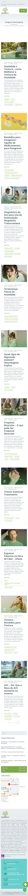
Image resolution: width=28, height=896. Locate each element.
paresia (6, 459)
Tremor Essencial (8, 520)
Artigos (5, 62)
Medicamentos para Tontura (10, 647)
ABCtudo (11, 894)
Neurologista (10, 62)
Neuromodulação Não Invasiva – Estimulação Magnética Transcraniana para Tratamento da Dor (13, 747)
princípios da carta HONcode (19, 854)
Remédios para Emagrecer (16, 175)
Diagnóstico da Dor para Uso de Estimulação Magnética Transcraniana (13, 218)
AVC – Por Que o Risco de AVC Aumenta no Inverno (13, 689)
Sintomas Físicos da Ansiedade (11, 321)
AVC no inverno (8, 713)
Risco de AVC (16, 716)
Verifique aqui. (7, 856)
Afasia (6, 580)
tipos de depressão (9, 389)
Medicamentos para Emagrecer (11, 172)
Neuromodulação (8, 256)
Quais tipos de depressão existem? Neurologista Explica (12, 360)
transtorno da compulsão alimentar (12, 178)
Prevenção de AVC (8, 716)
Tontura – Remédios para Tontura (12, 622)
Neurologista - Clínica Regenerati (12, 892)
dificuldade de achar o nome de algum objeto (12, 584)
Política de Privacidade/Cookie (15, 841)
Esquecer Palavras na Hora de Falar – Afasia (13, 556)
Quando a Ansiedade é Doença (11, 316)
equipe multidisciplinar (9, 251)
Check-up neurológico (9, 170)
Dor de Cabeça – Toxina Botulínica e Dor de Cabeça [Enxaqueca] (12, 742)
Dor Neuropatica (17, 206)
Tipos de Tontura (8, 652)
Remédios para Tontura (9, 649)
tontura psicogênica (9, 104)
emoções (13, 387)
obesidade (7, 175)
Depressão (7, 387)
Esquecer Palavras (8, 587)
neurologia (17, 456)
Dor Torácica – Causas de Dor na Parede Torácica (12, 752)
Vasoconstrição (8, 719)
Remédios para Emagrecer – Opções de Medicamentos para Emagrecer (13, 143)
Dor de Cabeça (10, 206)
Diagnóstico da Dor (8, 248)
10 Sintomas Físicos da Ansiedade (11, 291)
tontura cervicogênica (9, 102)
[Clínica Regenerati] (10, 786)
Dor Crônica (17, 248)
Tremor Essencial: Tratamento (13, 493)
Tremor (17, 518)
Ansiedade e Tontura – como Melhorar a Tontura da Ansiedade (12, 72)
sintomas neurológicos (14, 459)
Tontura (13, 99)
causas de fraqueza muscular (11, 453)
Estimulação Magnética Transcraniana (12, 253)
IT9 (8, 894)
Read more (7, 96)
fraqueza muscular (8, 456)
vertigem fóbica (18, 104)
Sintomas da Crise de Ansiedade (11, 319)
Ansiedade (7, 99)
